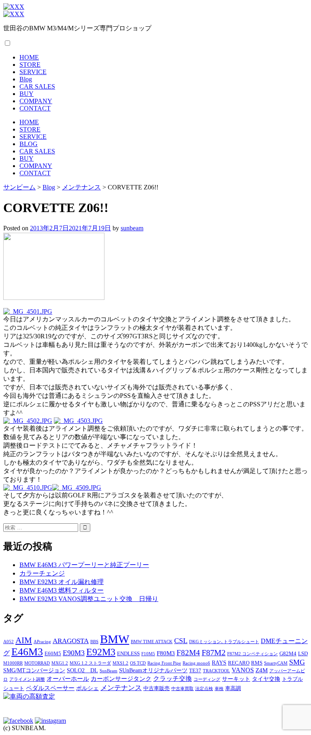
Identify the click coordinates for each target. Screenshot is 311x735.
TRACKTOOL (216, 671)
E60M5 (53, 653)
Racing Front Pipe (164, 663)
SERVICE (33, 71)
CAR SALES (37, 86)
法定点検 (204, 688)
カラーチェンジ (42, 573)
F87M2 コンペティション (252, 654)
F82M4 (188, 652)
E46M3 (27, 652)
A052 (8, 641)
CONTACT (35, 108)
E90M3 (74, 653)
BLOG (28, 143)
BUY (26, 93)
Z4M (262, 670)
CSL (180, 641)
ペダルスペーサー (50, 687)
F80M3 (166, 653)
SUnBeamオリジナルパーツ (153, 670)
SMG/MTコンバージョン (34, 670)
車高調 (233, 688)
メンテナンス (121, 688)
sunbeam (132, 228)
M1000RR (13, 663)
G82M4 (287, 653)
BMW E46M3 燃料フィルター (61, 590)
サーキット (236, 679)
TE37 (195, 670)
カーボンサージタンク (121, 678)
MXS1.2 (120, 663)
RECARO (238, 663)
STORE (29, 64)
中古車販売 (156, 688)
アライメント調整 (27, 679)
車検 (219, 688)
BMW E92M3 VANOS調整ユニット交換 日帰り (88, 598)
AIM (23, 640)
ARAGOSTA (71, 641)
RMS (256, 663)
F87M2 (214, 652)
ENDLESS (128, 653)
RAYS (219, 662)
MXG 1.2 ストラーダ (90, 663)
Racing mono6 (196, 663)
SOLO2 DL (82, 670)
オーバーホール (68, 678)
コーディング (207, 679)
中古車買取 (182, 688)
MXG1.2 (59, 663)
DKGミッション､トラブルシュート (224, 641)
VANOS (243, 670)
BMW (114, 639)
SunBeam (108, 671)
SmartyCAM (276, 663)
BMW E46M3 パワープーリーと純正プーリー (84, 564)
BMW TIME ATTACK (152, 641)
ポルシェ (87, 688)
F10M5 (148, 654)
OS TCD (138, 663)
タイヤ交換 (266, 679)
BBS (94, 641)
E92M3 (100, 651)
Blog (25, 79)
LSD (303, 653)
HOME (29, 57)
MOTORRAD (37, 663)
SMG (297, 662)
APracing (42, 641)
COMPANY (35, 101)
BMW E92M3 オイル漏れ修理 (61, 581)
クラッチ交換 (172, 678)
